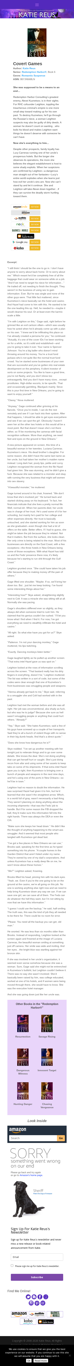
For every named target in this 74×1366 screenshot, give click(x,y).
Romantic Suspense (33, 75)
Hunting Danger (23, 1104)
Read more (41, 1360)
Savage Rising (47, 1036)
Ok (28, 1360)
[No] (69, 1355)
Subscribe (37, 1277)
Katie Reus (29, 68)
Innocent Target (47, 1070)
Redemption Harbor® (34, 72)
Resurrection (22, 1036)
